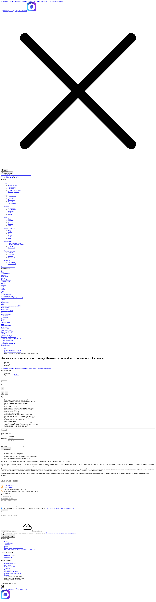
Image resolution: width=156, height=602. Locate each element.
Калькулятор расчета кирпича (13, 548)
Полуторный (12, 209)
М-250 (10, 236)
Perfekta (16, 375)
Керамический (12, 185)
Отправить (4, 510)
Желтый (10, 222)
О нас (6, 541)
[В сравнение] (6, 393)
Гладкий (10, 252)
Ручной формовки (13, 192)
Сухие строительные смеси (12, 350)
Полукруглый (12, 203)
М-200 (10, 235)
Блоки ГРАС (5, 175)
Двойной (11, 211)
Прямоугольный (13, 196)
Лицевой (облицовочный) (16, 244)
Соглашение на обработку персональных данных (61, 508)
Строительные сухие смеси (12, 573)
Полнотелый (12, 264)
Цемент (6, 575)
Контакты (28, 175)
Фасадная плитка (9, 566)
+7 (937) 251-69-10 (8, 485)
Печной (10, 246)
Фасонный (11, 200)
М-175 (10, 233)
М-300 (10, 238)
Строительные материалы (17, 175)
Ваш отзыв (4, 446)
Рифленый (11, 254)
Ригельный (11, 257)
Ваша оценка (5, 435)
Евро (9, 212)
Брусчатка (7, 565)
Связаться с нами (9, 555)
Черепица (7, 568)
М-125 (10, 230)
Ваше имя (4, 438)
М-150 (10, 232)
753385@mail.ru (8, 487)
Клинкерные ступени (11, 571)
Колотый (10, 256)
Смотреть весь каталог (8, 267)
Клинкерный (12, 187)
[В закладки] (2, 393)
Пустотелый (12, 262)
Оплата (6, 546)
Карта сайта (8, 557)
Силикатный (12, 188)
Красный (11, 220)
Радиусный (11, 198)
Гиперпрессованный (14, 190)
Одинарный (11, 208)
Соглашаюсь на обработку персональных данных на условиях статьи (39, 508)
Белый (10, 219)
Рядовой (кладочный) (14, 243)
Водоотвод (7, 570)
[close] (1, 270)
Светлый (10, 224)
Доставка (7, 544)
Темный (10, 225)
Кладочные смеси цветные (12, 352)
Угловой (10, 201)
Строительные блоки (10, 563)
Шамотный (11, 248)
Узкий (10, 214)
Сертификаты (8, 543)
